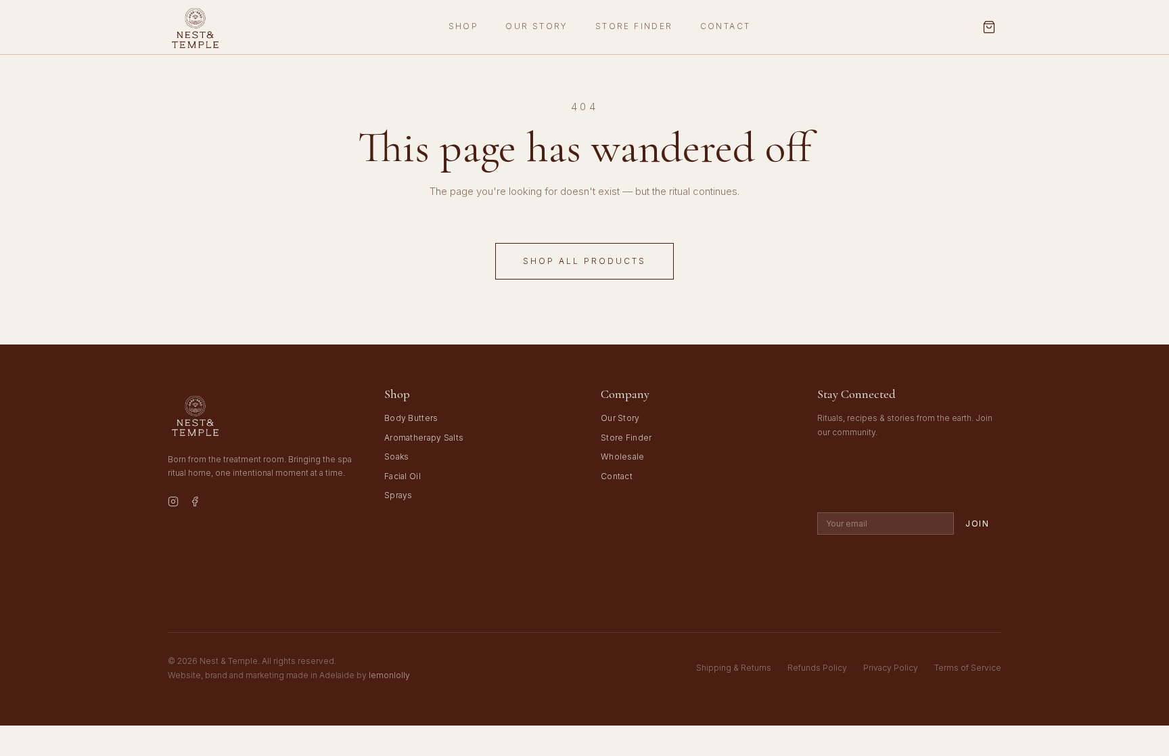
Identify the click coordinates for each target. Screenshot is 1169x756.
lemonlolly (389, 675)
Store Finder (634, 26)
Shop (464, 26)
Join (977, 523)
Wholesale (623, 456)
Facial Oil (402, 476)
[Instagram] (173, 503)
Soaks (396, 456)
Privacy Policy (890, 668)
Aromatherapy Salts (423, 437)
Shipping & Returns (733, 668)
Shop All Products (584, 261)
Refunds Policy (817, 668)
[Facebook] (194, 503)
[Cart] (989, 27)
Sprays (398, 495)
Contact (725, 26)
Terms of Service (967, 668)
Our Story (536, 26)
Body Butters (411, 418)
